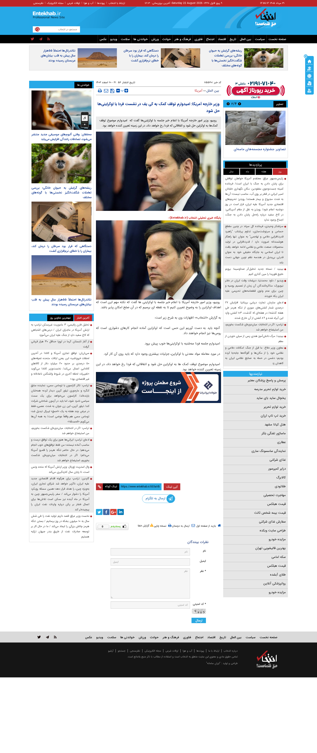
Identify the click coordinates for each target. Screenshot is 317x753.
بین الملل (245, 39)
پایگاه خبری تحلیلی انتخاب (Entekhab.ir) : (194, 218)
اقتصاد (222, 39)
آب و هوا (88, 3)
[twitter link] (39, 637)
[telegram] (41, 39)
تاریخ (233, 39)
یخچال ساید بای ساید (271, 398)
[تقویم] (309, 83)
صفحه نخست (277, 39)
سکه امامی (278, 557)
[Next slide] (228, 103)
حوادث (166, 39)
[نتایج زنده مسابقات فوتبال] (309, 90)
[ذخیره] (112, 90)
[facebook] (106, 512)
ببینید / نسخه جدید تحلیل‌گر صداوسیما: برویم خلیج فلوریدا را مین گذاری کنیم (254, 271)
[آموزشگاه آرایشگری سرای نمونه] (158, 463)
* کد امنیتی (199, 604)
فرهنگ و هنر (182, 39)
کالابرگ (281, 477)
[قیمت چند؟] (309, 68)
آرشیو (110, 651)
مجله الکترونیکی (152, 651)
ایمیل (203, 561)
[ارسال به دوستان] (106, 90)
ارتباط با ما (213, 651)
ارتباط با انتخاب (116, 3)
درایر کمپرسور (277, 468)
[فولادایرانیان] (158, 387)
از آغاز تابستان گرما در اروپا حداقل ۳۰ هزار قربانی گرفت (60, 344)
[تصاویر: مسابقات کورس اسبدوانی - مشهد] (254, 128)
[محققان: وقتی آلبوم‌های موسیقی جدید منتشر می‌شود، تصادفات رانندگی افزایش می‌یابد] (61, 110)
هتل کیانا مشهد (275, 424)
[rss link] (55, 637)
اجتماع (210, 39)
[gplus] (113, 512)
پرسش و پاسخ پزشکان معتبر (267, 380)
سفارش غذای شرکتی (272, 521)
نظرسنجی (38, 3)
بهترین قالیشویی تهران (270, 548)
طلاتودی (280, 486)
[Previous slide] (239, 103)
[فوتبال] (309, 75)
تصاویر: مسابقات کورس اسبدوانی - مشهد (255, 149)
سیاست (260, 39)
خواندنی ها (140, 39)
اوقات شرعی (73, 3)
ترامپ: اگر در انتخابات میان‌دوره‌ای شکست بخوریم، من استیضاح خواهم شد (254, 327)
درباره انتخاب (231, 651)
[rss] (49, 39)
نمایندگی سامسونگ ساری (268, 451)
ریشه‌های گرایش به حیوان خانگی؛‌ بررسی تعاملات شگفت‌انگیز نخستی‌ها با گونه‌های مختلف (225, 58)
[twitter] (32, 39)
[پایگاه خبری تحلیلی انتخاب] (269, 20)
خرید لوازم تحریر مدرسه (270, 389)
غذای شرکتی (278, 459)
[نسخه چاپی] (100, 90)
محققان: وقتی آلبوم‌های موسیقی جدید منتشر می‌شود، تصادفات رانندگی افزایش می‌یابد (61, 137)
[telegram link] (47, 637)
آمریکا (198, 90)
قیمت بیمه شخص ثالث (270, 512)
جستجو (122, 651)
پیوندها (101, 3)
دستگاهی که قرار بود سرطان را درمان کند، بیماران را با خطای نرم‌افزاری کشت (141, 55)
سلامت (125, 39)
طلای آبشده (278, 574)
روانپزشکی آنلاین (274, 583)
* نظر (203, 571)
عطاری (281, 442)
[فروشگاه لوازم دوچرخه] (158, 426)
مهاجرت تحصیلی (275, 495)
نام (204, 551)
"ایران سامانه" (213, 663)
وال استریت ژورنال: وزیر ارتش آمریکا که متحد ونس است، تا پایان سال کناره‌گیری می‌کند (60, 469)
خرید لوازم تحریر (275, 406)
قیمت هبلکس (276, 504)
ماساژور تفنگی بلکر (274, 433)
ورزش (155, 39)
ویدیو (113, 39)
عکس (103, 39)
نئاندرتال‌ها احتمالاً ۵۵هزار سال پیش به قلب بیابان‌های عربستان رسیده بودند (58, 55)
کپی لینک (172, 486)
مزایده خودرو (277, 539)
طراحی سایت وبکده (273, 530)
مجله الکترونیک (55, 3)
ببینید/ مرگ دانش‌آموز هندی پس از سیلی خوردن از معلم (254, 339)
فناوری (198, 39)
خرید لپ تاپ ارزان (273, 415)
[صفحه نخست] (309, 61)
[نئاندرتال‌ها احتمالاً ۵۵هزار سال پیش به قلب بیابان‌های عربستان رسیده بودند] (61, 275)
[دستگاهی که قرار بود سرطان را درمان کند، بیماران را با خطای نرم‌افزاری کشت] (61, 221)
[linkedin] (120, 512)
